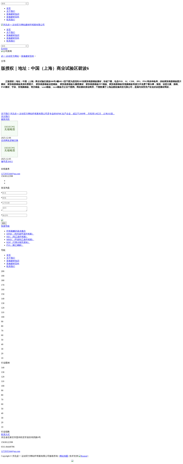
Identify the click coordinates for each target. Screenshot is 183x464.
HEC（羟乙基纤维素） (17, 237)
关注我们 (5, 116)
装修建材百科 (12, 38)
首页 (8, 29)
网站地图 (63, 456)
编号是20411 (7, 161)
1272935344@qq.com (10, 174)
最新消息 (5, 119)
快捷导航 (5, 226)
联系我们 (10, 41)
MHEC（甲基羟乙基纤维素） (20, 239)
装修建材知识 (12, 35)
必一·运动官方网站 (10, 56)
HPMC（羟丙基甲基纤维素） (20, 234)
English (4, 48)
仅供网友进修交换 (9, 140)
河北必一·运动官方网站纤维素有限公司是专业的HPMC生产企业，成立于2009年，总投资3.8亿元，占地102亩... (62, 113)
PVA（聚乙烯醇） (14, 245)
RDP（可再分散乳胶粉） (18, 242)
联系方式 (5, 434)
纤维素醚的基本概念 (16, 231)
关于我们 (10, 32)
